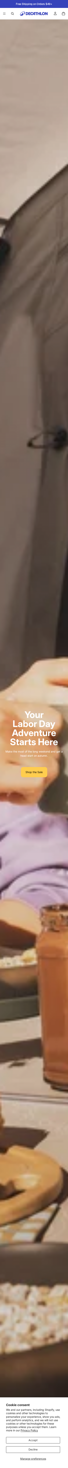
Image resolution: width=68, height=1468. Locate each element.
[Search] (12, 13)
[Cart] (63, 13)
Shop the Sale (34, 772)
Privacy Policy (29, 1430)
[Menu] (4, 13)
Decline (33, 1449)
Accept (33, 1440)
